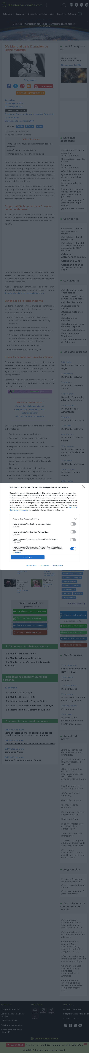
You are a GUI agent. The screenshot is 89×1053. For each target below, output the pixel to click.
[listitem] (44, 519)
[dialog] (44, 526)
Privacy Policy (58, 565)
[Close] (84, 487)
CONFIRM (28, 557)
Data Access (44, 565)
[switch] (73, 524)
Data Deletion (31, 565)
